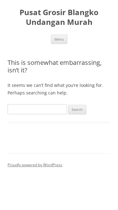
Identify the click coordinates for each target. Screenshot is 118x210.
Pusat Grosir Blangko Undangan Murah (59, 17)
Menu (59, 39)
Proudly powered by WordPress (35, 164)
